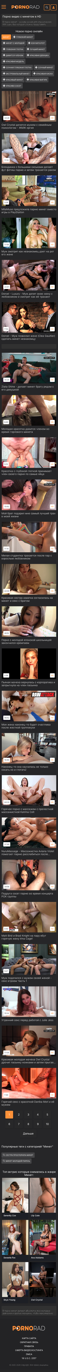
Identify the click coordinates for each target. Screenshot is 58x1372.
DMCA (29, 1354)
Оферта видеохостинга (29, 1350)
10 (47, 1124)
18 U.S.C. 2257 (29, 1358)
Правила (29, 1346)
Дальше (28, 1133)
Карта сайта (29, 1338)
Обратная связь (29, 1342)
